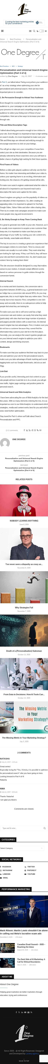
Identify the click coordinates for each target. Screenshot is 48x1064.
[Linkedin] (22, 1012)
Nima (2, 789)
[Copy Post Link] (38, 430)
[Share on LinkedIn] (30, 430)
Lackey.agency (32, 1054)
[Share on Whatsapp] (35, 430)
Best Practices (15, 39)
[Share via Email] (40, 430)
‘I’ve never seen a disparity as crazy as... (24, 564)
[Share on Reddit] (32, 430)
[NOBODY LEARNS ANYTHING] (24, 500)
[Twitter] (19, 1012)
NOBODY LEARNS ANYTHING (24, 521)
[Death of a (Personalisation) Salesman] (24, 631)
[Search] (34, 31)
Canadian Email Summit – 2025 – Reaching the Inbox (31, 945)
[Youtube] (25, 1012)
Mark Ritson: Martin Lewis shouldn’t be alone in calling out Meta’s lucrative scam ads (24, 932)
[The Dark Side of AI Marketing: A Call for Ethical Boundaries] (7, 963)
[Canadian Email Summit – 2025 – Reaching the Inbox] (7, 948)
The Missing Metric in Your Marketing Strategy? (24, 738)
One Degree (13, 76)
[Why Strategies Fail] (24, 587)
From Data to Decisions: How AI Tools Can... (24, 694)
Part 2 (4, 82)
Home (2, 39)
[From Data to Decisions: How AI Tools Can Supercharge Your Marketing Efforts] (24, 674)
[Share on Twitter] (27, 430)
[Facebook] (16, 1012)
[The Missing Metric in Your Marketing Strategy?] (24, 717)
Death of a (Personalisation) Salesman (24, 651)
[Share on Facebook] (24, 430)
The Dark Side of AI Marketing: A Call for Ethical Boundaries (31, 960)
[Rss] (31, 1012)
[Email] (28, 1012)
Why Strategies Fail (24, 608)
